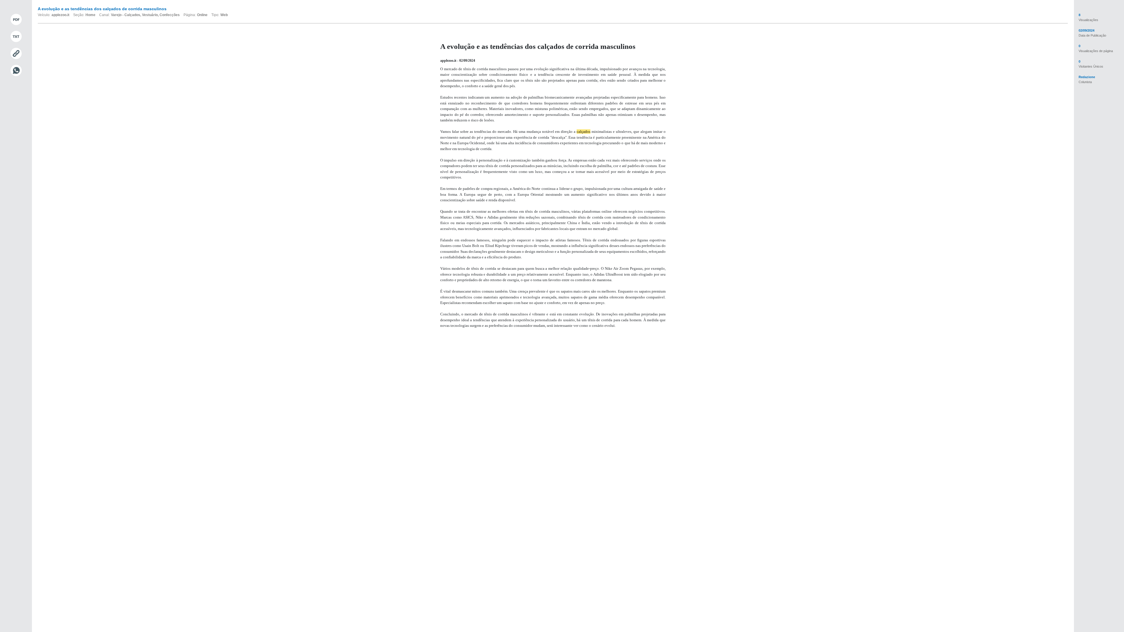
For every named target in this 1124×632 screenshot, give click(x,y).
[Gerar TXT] (16, 37)
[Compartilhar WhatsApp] (16, 70)
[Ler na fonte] (16, 54)
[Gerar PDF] (16, 20)
